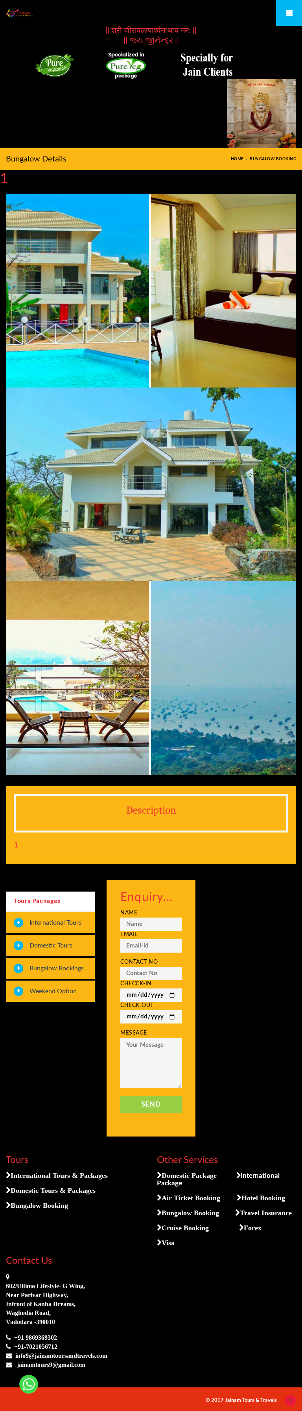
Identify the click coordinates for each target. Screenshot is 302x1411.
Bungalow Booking (39, 1205)
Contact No (139, 962)
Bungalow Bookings (56, 968)
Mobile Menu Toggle (289, 13)
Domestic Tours (50, 945)
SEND (151, 1104)
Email (129, 934)
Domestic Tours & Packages (53, 1190)
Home (237, 159)
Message (133, 1033)
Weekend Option (53, 991)
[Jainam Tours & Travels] (151, 13)
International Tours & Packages (59, 1175)
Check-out (137, 1005)
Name (128, 913)
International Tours (55, 923)
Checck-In (136, 983)
